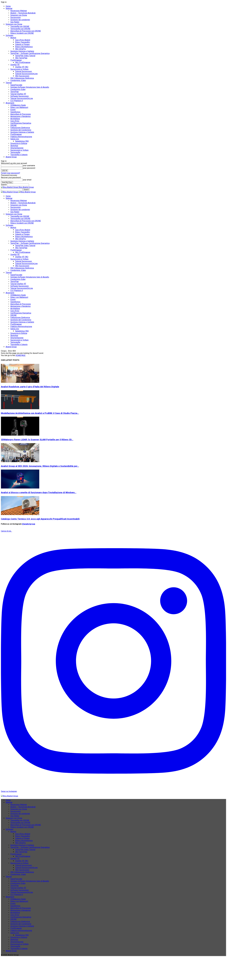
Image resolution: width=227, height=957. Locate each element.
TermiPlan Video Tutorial (25, 56)
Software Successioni (19, 96)
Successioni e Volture (19, 69)
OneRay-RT (15, 65)
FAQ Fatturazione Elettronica (22, 78)
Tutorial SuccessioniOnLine (26, 74)
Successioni (15, 17)
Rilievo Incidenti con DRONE (22, 33)
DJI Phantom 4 (16, 101)
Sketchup (14, 146)
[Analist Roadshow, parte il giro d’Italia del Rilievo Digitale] (20, 382)
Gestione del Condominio (20, 130)
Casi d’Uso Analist (22, 40)
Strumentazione (16, 148)
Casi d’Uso (14, 121)
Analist (13, 38)
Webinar (9, 8)
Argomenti (10, 103)
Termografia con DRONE (20, 29)
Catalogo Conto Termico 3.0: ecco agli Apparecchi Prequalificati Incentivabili (40, 519)
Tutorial (9, 83)
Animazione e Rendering (20, 116)
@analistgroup (28, 524)
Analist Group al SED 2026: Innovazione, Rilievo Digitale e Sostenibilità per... (40, 466)
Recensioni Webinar (18, 11)
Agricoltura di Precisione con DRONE (25, 31)
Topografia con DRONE (19, 26)
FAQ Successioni (22, 76)
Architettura (15, 119)
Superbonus (15, 112)
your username (29, 165)
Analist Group (11, 157)
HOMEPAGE (20, 355)
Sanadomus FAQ (22, 141)
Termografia (15, 152)
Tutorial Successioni (23, 71)
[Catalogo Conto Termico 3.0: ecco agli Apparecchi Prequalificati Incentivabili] (20, 514)
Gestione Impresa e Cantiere (22, 51)
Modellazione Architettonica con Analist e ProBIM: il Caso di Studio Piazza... (40, 413)
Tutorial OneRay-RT (18, 94)
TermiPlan (14, 92)
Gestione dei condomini (20, 20)
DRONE (13, 125)
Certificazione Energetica (20, 123)
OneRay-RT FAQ (21, 67)
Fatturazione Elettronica (20, 128)
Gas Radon (14, 22)
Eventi (12, 110)
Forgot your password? (10, 173)
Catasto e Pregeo (22, 44)
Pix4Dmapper (16, 60)
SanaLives (14, 139)
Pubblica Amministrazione (21, 137)
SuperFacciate (16, 85)
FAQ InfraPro (20, 49)
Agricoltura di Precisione (20, 114)
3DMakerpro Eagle (18, 105)
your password (29, 168)
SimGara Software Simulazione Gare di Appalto (29, 87)
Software (9, 35)
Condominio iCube (17, 89)
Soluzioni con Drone (18, 15)
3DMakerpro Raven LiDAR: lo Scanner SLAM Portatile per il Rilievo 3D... (37, 439)
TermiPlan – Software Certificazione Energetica (30, 53)
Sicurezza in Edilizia (18, 143)
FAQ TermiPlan (21, 58)
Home (8, 6)
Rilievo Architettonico (24, 47)
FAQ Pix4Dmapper (22, 62)
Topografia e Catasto (19, 155)
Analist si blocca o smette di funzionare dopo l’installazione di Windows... (38, 492)
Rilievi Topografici (22, 42)
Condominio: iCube (18, 80)
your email (27, 180)
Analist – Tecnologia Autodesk (23, 13)
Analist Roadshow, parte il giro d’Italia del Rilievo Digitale (30, 386)
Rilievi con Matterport (19, 107)
